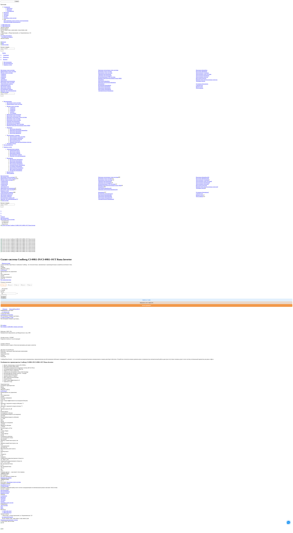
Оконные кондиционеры (104, 74)
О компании (4, 495)
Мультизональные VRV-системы (106, 77)
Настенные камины (6, 86)
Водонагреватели (8, 63)
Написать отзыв (5, 473)
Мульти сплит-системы (7, 73)
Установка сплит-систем (10, 18)
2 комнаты (3, 74)
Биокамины (101, 84)
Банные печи (199, 86)
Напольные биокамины (104, 88)
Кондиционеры (8, 62)
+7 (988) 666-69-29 (5, 26)
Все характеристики (6, 279)
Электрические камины (7, 84)
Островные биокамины (202, 84)
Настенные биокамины (104, 86)
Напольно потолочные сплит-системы (108, 70)
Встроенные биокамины (104, 85)
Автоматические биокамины (105, 90)
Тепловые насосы (200, 81)
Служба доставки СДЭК (7, 317)
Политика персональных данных (9, 520)
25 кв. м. (8, 484)
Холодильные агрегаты (202, 77)
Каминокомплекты (5, 85)
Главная (3, 216)
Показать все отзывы (6, 477)
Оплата (5, 16)
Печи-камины (199, 88)
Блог (2, 506)
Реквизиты (9, 8)
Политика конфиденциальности (12, 22)
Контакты (6, 12)
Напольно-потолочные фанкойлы (107, 82)
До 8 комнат (4, 79)
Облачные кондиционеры (105, 75)
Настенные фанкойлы (104, 81)
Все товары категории (17, 326)
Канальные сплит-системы (105, 73)
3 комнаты (3, 75)
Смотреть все (199, 85)
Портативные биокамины (16, 167)
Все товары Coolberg (6, 326)
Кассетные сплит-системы (7, 82)
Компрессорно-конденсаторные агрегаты (206, 79)
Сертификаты (10, 11)
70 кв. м (29, 285)
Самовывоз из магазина (7, 314)
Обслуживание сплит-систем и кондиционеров (16, 20)
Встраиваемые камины (7, 89)
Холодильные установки (202, 73)
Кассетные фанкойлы (201, 71)
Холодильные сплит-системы (203, 74)
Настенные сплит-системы (8, 70)
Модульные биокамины (16, 169)
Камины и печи (8, 64)
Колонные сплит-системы (105, 71)
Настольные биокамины (104, 89)
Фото (2, 508)
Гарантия (6, 13)
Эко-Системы (4, 505)
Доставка (6, 15)
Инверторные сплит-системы (8, 71)
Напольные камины (6, 88)
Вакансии (9, 9)
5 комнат (3, 78)
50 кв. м (23, 285)
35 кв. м (16, 285)
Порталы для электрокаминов (8, 90)
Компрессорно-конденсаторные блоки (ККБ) (110, 78)
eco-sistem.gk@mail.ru (6, 35)
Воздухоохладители (201, 78)
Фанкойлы (101, 79)
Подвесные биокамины (16, 170)
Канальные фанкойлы (201, 70)
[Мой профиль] (1, 209)
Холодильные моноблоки (202, 75)
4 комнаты (3, 77)
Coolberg (3, 484)
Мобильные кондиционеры (8, 81)
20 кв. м (10, 285)
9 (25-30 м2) (4, 270)
